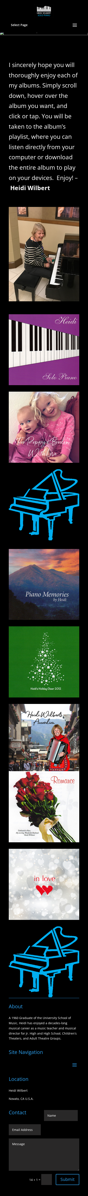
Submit (67, 1179)
